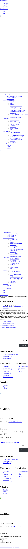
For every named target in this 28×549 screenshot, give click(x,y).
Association (6, 366)
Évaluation (12, 141)
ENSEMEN (13, 142)
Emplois (5, 6)
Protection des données (6, 442)
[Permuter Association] (27, 257)
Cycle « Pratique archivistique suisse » (19, 115)
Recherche (23, 345)
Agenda (5, 4)
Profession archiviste (23, 366)
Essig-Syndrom (7, 321)
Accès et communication (16, 139)
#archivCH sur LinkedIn (15, 422)
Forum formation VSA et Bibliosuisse (16, 106)
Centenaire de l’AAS (15, 122)
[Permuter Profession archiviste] (27, 238)
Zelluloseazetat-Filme (8, 323)
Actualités (5, 3)
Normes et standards (15, 132)
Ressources (12, 125)
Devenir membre (4, 9)
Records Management (15, 134)
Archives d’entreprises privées (17, 135)
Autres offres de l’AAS (15, 108)
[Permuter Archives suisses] (27, 232)
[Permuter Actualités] (27, 284)
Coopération (13, 127)
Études (11, 103)
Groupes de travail (14, 124)
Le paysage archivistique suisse (14, 96)
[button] (9, 131)
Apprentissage (13, 101)
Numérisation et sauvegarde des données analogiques (17, 137)
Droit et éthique (10, 99)
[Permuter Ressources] (27, 270)
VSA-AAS (2, 296)
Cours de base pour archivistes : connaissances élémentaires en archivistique (17, 112)
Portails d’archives (11, 97)
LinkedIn (12, 129)
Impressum (16, 442)
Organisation (13, 121)
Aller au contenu (4, 0)
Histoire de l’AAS (14, 120)
